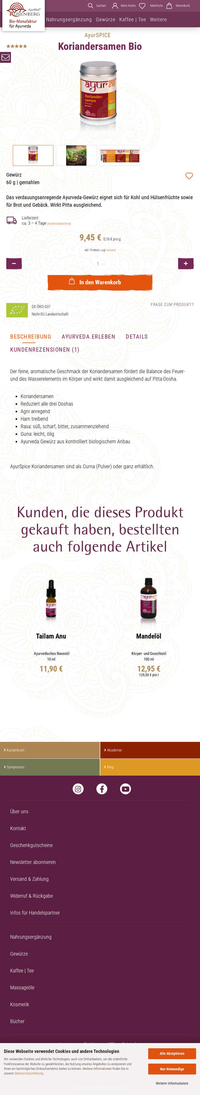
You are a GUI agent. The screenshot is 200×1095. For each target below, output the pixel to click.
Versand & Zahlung (29, 879)
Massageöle (22, 987)
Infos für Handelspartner (35, 913)
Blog (110, 767)
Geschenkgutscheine (31, 845)
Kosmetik (19, 1004)
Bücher (17, 1021)
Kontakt (18, 828)
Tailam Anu (51, 636)
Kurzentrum (15, 750)
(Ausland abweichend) (59, 223)
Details (137, 336)
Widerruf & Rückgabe (31, 896)
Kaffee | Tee (132, 19)
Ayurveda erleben (88, 336)
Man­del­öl (148, 636)
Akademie (114, 750)
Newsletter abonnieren (33, 862)
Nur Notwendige (172, 1069)
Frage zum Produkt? (172, 304)
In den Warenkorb (100, 282)
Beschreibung (30, 336)
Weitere (158, 19)
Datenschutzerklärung (29, 1073)
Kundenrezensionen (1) (45, 349)
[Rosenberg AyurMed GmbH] (23, 15)
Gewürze (105, 19)
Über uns (19, 811)
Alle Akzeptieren (172, 1053)
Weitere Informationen (172, 1083)
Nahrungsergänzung (69, 19)
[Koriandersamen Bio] (98, 98)
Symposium (15, 767)
